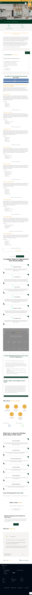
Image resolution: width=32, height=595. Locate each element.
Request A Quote (29, 4)
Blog (12, 578)
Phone (4, 572)
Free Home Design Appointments (9, 428)
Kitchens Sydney (9, 21)
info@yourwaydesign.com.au (20, 570)
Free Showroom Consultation (23, 428)
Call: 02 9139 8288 (25, 0)
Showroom (4, 582)
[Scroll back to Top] (31, 591)
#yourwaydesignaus (25, 560)
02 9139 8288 (5, 573)
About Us (21, 578)
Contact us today (9, 520)
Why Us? (4, 579)
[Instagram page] (14, 572)
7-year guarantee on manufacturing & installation (20, 418)
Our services (21, 579)
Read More (7, 69)
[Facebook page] (13, 572)
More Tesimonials (7, 554)
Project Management (14, 579)
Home (5, 21)
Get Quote (16, 524)
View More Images (16, 509)
